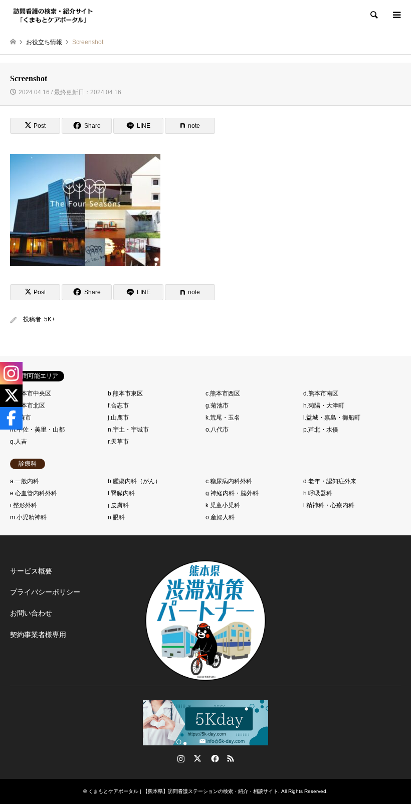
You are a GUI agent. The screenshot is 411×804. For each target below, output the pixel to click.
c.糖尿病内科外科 (229, 481)
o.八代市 (217, 429)
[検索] (373, 15)
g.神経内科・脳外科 (232, 493)
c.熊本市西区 (223, 393)
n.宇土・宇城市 (128, 429)
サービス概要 (31, 571)
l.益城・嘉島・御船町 (331, 417)
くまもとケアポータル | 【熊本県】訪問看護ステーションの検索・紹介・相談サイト (183, 791)
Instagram (180, 758)
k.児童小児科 (223, 505)
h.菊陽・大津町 (323, 405)
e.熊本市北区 (27, 405)
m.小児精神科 (28, 517)
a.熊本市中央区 (30, 393)
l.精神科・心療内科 (328, 505)
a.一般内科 (24, 481)
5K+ (49, 319)
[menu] (396, 15)
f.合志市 (118, 405)
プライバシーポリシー (45, 592)
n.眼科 (116, 517)
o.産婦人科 (220, 517)
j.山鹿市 (118, 417)
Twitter (197, 758)
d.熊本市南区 (320, 393)
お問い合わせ (31, 613)
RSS (230, 758)
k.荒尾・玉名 (223, 417)
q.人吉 (18, 441)
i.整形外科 (23, 505)
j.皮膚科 (118, 505)
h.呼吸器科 (317, 493)
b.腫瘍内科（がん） (134, 481)
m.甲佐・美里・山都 (37, 429)
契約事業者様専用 (38, 635)
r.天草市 (118, 441)
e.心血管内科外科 (33, 493)
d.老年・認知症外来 (329, 481)
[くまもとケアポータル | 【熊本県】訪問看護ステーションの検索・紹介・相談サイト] (53, 15)
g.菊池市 (217, 405)
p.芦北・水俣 (320, 429)
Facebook (214, 758)
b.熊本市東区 (125, 393)
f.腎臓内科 (121, 493)
